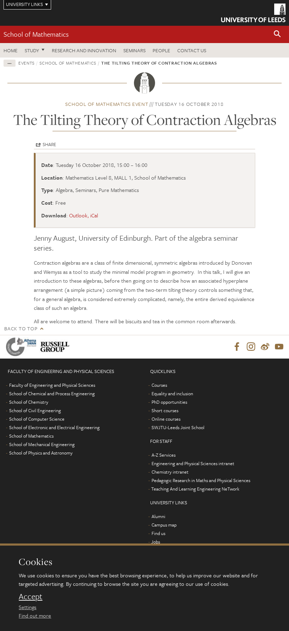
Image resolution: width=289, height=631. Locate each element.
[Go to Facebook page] (237, 347)
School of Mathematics (36, 34)
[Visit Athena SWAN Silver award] (22, 346)
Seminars (134, 50)
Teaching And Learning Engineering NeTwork (195, 488)
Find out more (35, 615)
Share (49, 144)
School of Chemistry (28, 401)
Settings (27, 607)
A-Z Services (164, 454)
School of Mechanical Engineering (42, 444)
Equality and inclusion (172, 393)
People (161, 50)
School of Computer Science (36, 418)
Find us (158, 533)
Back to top (20, 328)
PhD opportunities (169, 401)
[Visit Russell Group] (56, 346)
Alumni (158, 516)
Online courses (166, 418)
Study (32, 50)
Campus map (164, 524)
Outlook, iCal (83, 215)
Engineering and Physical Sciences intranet (193, 463)
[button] (277, 34)
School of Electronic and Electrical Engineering (54, 427)
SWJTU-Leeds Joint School (178, 427)
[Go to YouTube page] (279, 347)
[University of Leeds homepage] (253, 13)
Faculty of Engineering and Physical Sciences (52, 385)
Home (11, 50)
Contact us (191, 50)
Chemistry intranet (170, 471)
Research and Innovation (84, 50)
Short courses (165, 410)
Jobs (155, 541)
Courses (159, 385)
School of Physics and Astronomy (41, 452)
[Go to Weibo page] (265, 347)
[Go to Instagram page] (251, 347)
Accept (30, 596)
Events (26, 63)
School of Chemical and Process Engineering (52, 393)
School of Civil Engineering (35, 410)
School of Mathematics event (106, 104)
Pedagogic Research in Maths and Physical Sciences (201, 480)
